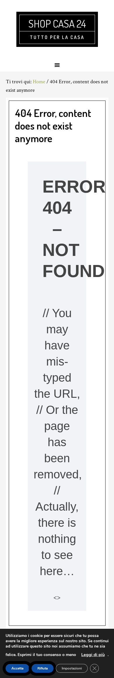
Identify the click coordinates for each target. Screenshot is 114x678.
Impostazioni (72, 668)
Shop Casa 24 (57, 23)
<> (57, 597)
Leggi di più (93, 654)
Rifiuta (42, 668)
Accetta (17, 668)
